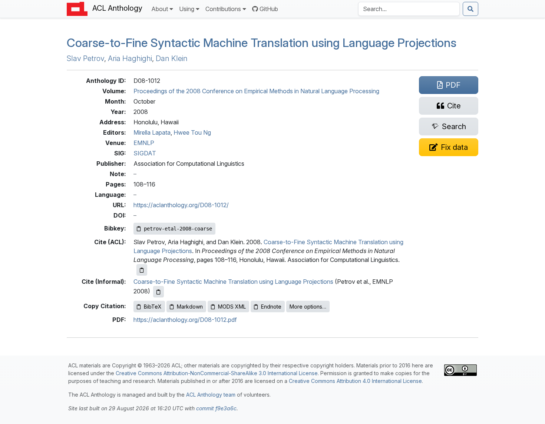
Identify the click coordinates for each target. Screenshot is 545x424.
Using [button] (186, 9)
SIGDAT (144, 153)
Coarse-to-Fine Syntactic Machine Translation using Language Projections (261, 43)
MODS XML (232, 306)
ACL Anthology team (210, 394)
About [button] (159, 9)
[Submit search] (470, 9)
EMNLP (143, 143)
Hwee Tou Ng (192, 132)
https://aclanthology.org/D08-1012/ (181, 205)
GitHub (269, 9)
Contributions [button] (223, 9)
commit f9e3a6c (216, 408)
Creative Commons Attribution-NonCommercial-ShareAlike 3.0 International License (217, 373)
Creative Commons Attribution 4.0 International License (355, 381)
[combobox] (409, 9)
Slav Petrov (85, 58)
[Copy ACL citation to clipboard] (141, 270)
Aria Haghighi (130, 58)
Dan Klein (172, 58)
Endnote (271, 306)
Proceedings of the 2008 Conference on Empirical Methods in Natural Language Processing (256, 91)
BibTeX (153, 306)
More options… (308, 306)
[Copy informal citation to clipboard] (158, 291)
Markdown (190, 306)
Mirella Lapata (152, 132)
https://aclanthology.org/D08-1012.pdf (185, 319)
